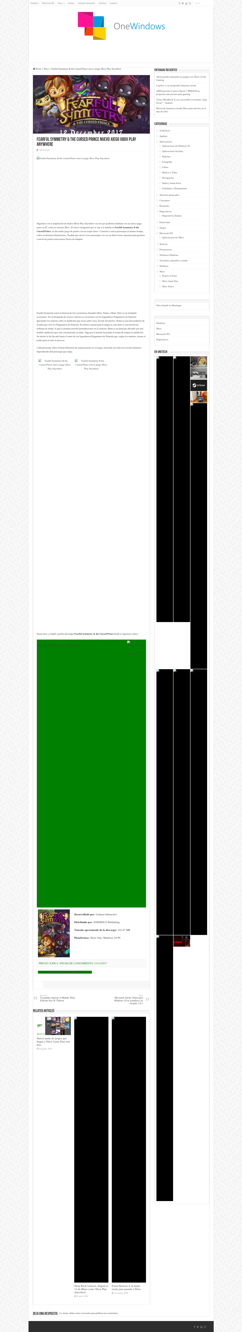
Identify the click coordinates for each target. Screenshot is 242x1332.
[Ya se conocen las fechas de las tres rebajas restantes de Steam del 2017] (198, 385)
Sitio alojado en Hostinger (168, 305)
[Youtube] (186, 3)
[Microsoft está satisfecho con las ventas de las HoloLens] (198, 362)
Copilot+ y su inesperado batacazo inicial (176, 85)
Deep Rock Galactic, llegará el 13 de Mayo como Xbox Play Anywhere (91, 1289)
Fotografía (167, 162)
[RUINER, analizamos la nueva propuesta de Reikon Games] (181, 941)
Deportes (166, 156)
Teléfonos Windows (168, 255)
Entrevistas (164, 222)
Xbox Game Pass (170, 281)
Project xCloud (169, 275)
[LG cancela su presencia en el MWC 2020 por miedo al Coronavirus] (164, 489)
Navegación (168, 177)
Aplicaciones (165, 141)
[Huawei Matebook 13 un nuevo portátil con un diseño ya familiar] (198, 802)
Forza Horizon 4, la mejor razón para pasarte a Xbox (126, 1287)
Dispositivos (165, 211)
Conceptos (164, 200)
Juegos (162, 227)
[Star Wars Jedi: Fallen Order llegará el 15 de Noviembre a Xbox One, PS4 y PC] (164, 802)
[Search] (211, 3)
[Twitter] (182, 3)
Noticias (163, 244)
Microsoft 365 (48, 3)
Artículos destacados (86, 3)
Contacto (113, 3)
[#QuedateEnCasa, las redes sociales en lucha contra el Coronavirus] (198, 536)
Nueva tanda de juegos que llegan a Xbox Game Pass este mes (53, 1041)
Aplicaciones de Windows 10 (176, 146)
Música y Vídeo (169, 172)
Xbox (46, 69)
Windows (34, 3)
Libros (165, 167)
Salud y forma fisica (171, 183)
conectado (85, 1313)
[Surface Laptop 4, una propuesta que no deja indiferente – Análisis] (181, 802)
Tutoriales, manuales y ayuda (173, 260)
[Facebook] (179, 3)
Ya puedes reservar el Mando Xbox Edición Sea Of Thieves (57, 998)
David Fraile (45, 150)
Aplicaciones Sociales (172, 151)
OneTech (102, 3)
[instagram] (189, 3)
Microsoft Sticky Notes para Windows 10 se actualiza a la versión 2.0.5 (128, 999)
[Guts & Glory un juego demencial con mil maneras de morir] (164, 1068)
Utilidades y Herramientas (174, 188)
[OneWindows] (121, 25)
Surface (71, 3)
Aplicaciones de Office (173, 237)
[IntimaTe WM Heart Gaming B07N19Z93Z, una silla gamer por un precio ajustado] (198, 397)
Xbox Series (168, 286)
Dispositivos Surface (172, 215)
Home (38, 69)
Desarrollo (164, 206)
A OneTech (164, 130)
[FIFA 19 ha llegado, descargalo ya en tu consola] (181, 489)
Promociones (165, 249)
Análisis (163, 136)
